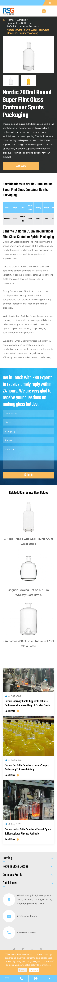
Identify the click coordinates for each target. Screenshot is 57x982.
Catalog (21, 19)
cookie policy (30, 965)
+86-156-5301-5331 (26, 932)
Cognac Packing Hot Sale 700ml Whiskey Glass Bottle (28, 592)
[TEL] (21, 978)
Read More (10, 711)
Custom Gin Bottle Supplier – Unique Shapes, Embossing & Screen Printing (27, 767)
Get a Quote (21, 166)
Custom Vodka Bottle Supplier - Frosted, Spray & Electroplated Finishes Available (28, 832)
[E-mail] (7, 978)
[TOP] (50, 978)
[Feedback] (35, 978)
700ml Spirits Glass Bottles (22, 26)
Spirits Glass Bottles (18, 23)
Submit (28, 475)
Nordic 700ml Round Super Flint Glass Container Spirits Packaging (28, 31)
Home (10, 19)
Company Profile (12, 875)
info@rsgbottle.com (27, 916)
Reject (22, 970)
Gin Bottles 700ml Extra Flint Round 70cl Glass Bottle (28, 644)
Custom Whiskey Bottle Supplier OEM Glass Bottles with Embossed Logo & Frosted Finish (27, 703)
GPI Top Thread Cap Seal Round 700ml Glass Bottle (28, 541)
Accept (34, 970)
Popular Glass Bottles (15, 867)
